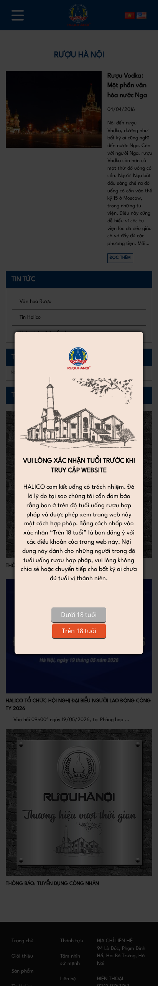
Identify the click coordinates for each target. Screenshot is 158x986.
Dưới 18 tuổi (79, 614)
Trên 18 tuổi (79, 631)
